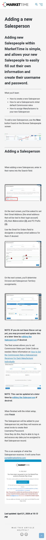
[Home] (15, 4)
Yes (21, 534)
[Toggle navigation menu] (40, 4)
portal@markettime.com (15, 458)
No (26, 534)
